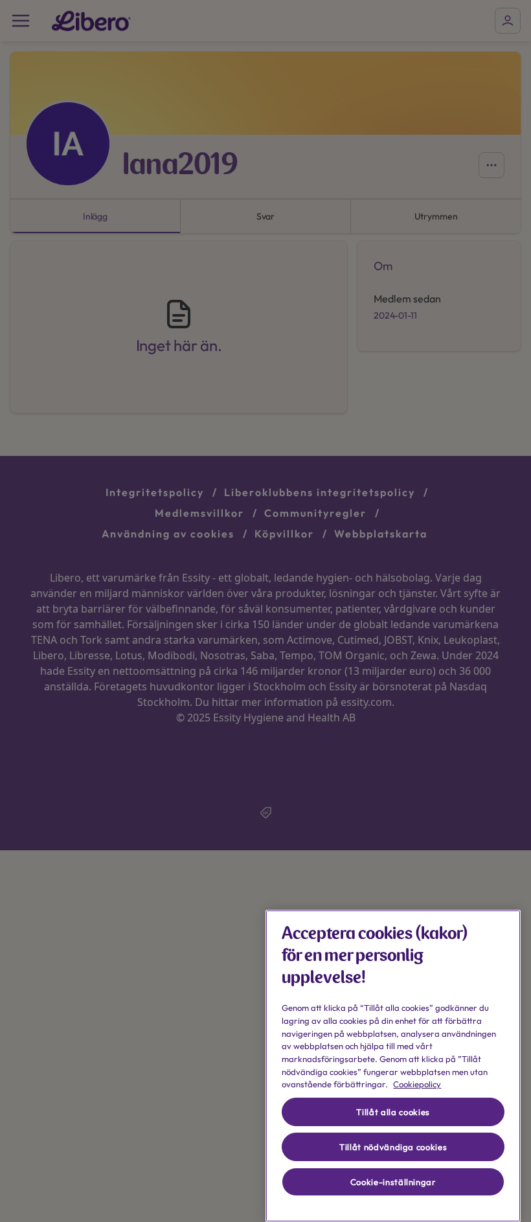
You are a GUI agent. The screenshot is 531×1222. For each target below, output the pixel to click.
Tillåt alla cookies (392, 1112)
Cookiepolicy (417, 1084)
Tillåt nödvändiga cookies (393, 1147)
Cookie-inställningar (393, 1182)
